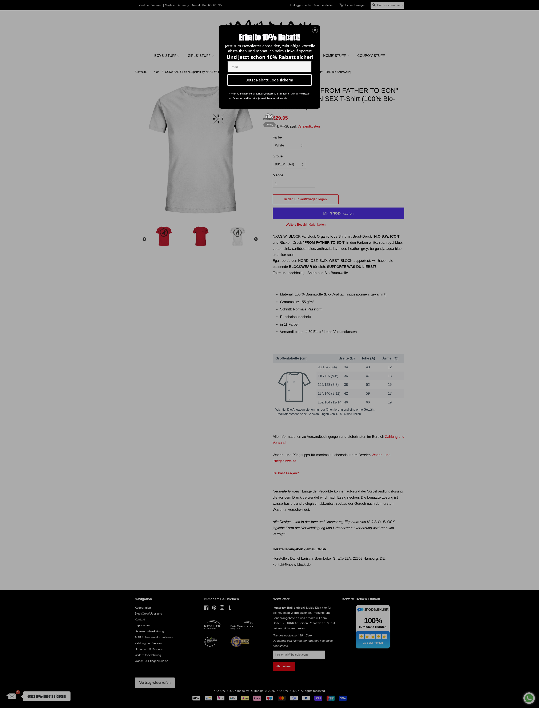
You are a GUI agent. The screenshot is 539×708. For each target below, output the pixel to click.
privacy (269, 124)
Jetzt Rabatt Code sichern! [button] (269, 80)
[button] (315, 30)
